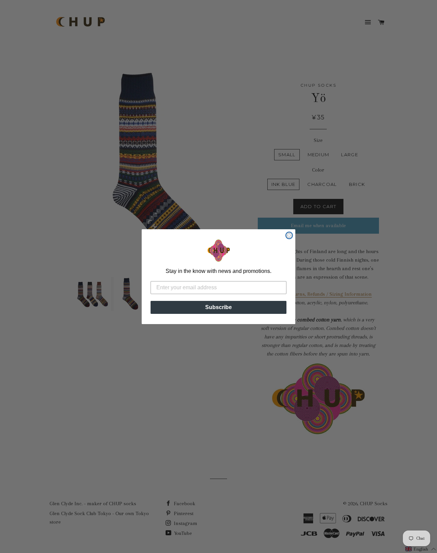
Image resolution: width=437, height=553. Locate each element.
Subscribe (218, 307)
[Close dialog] (289, 235)
